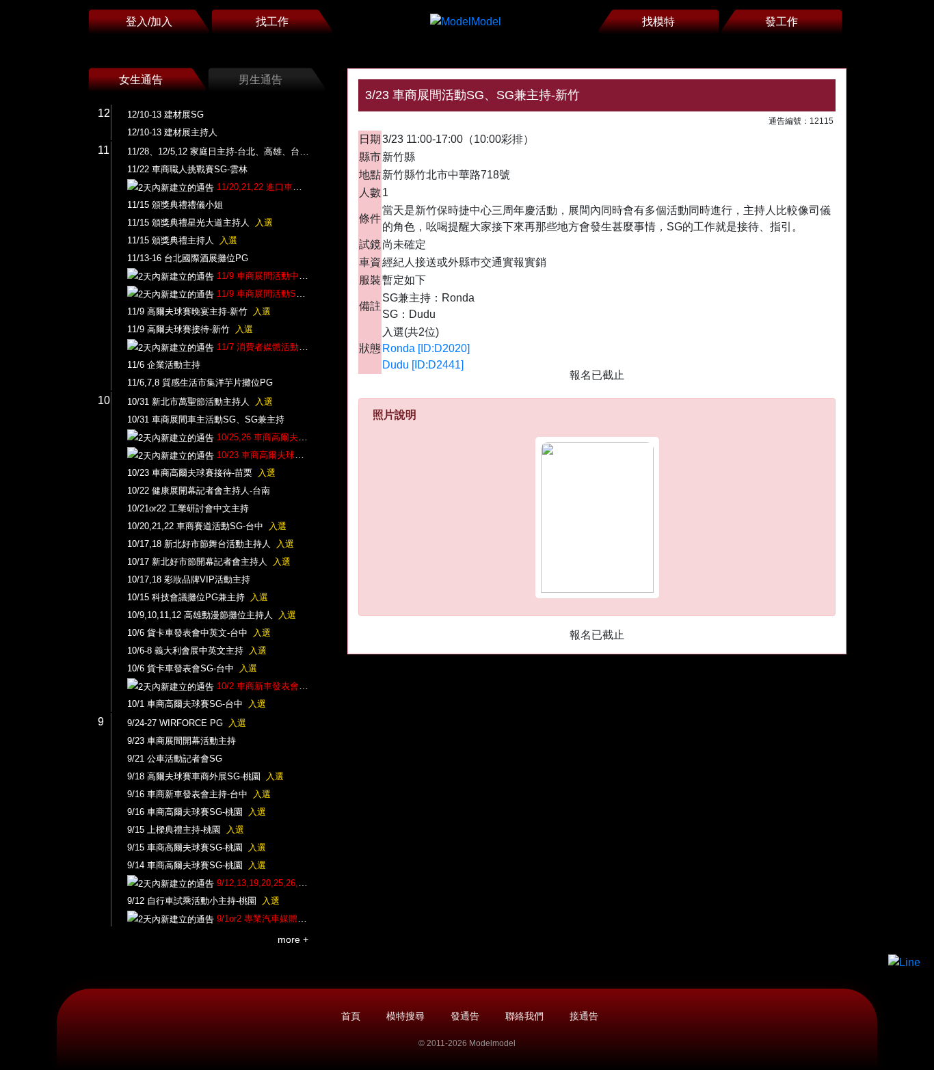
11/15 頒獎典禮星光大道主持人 (200, 222)
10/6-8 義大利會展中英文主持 (197, 650)
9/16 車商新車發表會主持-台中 (199, 794)
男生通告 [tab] (260, 79)
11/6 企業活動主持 (163, 365)
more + (293, 939)
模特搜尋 (405, 1016)
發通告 (465, 1016)
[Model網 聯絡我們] (904, 962)
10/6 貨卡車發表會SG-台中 (192, 668)
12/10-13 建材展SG (165, 114)
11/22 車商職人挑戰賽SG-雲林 (187, 169)
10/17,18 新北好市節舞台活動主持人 (210, 544)
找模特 (658, 21)
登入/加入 (149, 21)
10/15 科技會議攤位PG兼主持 (197, 597)
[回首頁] (465, 21)
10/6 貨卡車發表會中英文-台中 (199, 633)
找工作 (272, 21)
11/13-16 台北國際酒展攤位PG (187, 258)
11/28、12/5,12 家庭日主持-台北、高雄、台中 (229, 151)
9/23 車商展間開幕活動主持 (181, 741)
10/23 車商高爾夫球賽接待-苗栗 (201, 473)
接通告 (584, 1016)
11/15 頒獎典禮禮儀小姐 (175, 205)
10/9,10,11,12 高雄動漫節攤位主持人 (211, 615)
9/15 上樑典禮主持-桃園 (185, 830)
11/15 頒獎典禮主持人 (182, 240)
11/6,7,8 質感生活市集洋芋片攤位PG (200, 382)
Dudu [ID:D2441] (423, 365)
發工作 (781, 21)
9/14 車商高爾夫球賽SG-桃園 (196, 865)
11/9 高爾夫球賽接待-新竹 (190, 329)
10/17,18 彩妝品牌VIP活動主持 (188, 579)
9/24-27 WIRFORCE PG (186, 723)
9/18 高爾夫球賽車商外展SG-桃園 (205, 776)
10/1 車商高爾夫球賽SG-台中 (196, 704)
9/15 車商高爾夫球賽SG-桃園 (196, 847)
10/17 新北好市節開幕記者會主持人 (209, 562)
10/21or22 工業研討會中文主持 (188, 508)
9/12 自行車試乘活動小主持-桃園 (203, 901)
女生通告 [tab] (141, 79)
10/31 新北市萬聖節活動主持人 (200, 402)
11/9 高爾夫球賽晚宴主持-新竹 (199, 311)
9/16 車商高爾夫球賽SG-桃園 (196, 812)
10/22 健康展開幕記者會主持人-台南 (198, 490)
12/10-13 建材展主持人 (172, 132)
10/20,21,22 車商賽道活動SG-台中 (206, 526)
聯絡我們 (524, 1016)
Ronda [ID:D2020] (426, 348)
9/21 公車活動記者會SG (174, 758)
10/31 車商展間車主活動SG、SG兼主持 (205, 419)
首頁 (350, 1016)
